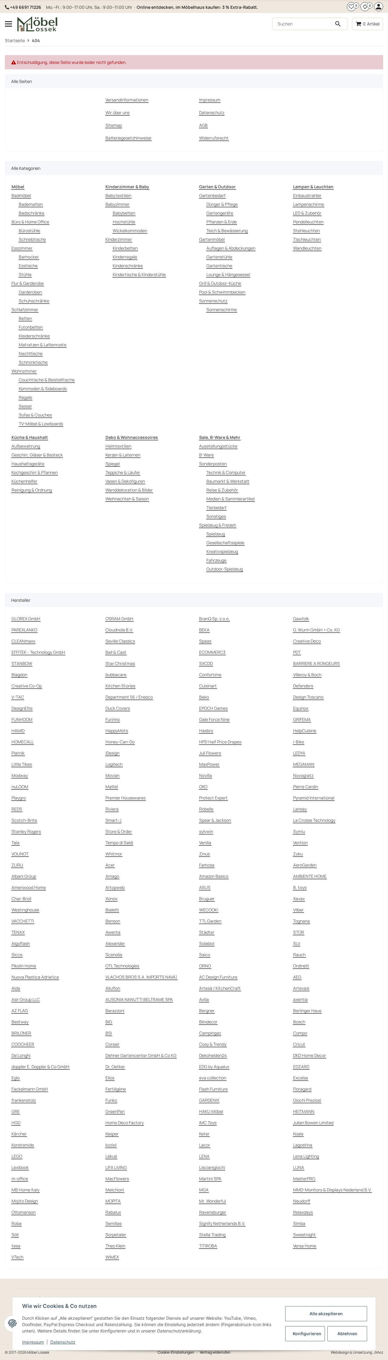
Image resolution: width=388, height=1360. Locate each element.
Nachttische (30, 353)
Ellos (109, 1078)
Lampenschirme (308, 204)
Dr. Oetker (115, 1066)
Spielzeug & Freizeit (217, 525)
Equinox (300, 708)
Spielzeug (215, 534)
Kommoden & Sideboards (43, 388)
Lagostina (302, 1145)
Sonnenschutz (213, 301)
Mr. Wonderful (212, 1201)
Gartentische (219, 265)
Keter (204, 1134)
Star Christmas (120, 663)
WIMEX (112, 1257)
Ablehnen (347, 1333)
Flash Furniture (213, 1089)
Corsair (112, 1044)
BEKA (204, 630)
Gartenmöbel (212, 239)
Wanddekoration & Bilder (129, 490)
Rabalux (113, 1212)
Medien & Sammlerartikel (230, 499)
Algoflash (21, 943)
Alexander (115, 943)
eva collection (212, 1078)
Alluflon (112, 988)
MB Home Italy (25, 1190)
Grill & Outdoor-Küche (220, 283)
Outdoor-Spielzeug (224, 569)
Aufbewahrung (26, 446)
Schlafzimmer (25, 309)
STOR (298, 932)
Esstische (28, 265)
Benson (112, 921)
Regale (25, 397)
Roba (17, 1223)
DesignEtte (22, 708)
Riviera (112, 809)
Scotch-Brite (24, 820)
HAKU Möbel (211, 1111)
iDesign (112, 753)
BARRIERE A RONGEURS (316, 663)
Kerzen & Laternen (122, 455)
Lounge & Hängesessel (228, 274)
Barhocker (29, 257)
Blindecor (208, 1022)
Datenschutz (62, 1342)
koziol (110, 1145)
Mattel (111, 786)
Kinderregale (125, 257)
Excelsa (300, 1078)
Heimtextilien (118, 446)
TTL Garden (210, 921)
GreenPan (115, 1111)
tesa (16, 1246)
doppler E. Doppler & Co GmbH (40, 1066)
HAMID (18, 730)
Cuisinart (208, 686)
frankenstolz (24, 1100)
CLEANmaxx (23, 641)
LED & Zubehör (307, 213)
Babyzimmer (117, 204)
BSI (108, 1033)
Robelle (206, 809)
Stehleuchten (306, 230)
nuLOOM (20, 786)
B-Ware (206, 455)
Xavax (299, 898)
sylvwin (206, 831)
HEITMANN (303, 1111)
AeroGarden (304, 865)
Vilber (298, 910)
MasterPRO (304, 1178)
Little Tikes (22, 764)
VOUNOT (20, 854)
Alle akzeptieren (326, 1313)
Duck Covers (117, 708)
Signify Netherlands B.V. (222, 1223)
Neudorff (301, 1201)
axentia (300, 999)
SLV (296, 943)
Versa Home (304, 1246)
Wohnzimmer (24, 371)
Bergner (207, 1010)
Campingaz (210, 1033)
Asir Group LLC (26, 999)
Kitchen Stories (120, 686)
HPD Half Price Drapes (220, 742)
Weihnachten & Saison (127, 499)
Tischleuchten (307, 239)
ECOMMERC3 (212, 652)
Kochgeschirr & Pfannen (35, 472)
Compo (300, 1033)
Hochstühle (124, 222)
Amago (112, 876)
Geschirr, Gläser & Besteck (37, 455)
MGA (204, 1190)
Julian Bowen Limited (313, 1122)
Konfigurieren (307, 1333)
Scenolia (113, 954)
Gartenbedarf (212, 195)
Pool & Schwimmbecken (222, 292)
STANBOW (22, 663)
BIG (108, 1022)
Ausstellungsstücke (218, 446)
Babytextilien (118, 195)
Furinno (112, 719)
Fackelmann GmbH (30, 1089)
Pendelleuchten (308, 222)
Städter (206, 932)
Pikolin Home (24, 966)
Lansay (300, 809)
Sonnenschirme (221, 309)
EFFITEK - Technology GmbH (38, 652)
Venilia (205, 842)
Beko (204, 697)
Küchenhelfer (24, 481)
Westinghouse (25, 910)
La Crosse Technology (314, 820)
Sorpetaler (115, 1234)
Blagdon (19, 674)
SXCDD (206, 663)
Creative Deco (307, 641)
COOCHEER (23, 1044)
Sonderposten (213, 463)
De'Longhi (21, 1055)
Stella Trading (212, 1234)
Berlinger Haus (307, 1010)
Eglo (16, 1078)
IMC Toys (207, 1122)
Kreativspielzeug (222, 551)
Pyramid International (313, 798)
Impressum (33, 1342)
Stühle (25, 274)
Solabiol (206, 943)
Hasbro (206, 730)
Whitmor (113, 854)
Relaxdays (303, 1212)
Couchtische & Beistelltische (47, 380)
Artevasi (301, 988)
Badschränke (31, 213)
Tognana (301, 921)
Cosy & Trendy (212, 1044)
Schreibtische (32, 239)
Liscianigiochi (212, 1167)
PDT (297, 652)
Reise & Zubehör (222, 490)
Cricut (299, 1044)
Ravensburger (212, 1212)
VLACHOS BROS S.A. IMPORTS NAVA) (141, 977)
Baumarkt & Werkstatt (227, 481)
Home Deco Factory (124, 1122)
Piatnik (18, 753)
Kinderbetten (125, 248)
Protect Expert (213, 798)
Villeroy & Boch (307, 674)
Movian (112, 775)
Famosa (206, 865)
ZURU (17, 865)
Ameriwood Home (29, 887)
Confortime (210, 674)
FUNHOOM (22, 719)
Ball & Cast (115, 652)
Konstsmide (23, 1145)
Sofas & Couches (35, 415)
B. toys (299, 887)
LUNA (298, 1167)
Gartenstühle (219, 257)
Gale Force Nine (214, 719)
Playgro (19, 798)
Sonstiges (216, 516)
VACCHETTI (23, 921)
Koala (298, 1134)
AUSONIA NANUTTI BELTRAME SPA (139, 999)
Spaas (205, 641)
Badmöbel (21, 195)
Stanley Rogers (26, 831)
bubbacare (115, 674)
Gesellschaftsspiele (225, 542)
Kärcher (19, 1134)
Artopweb (115, 887)
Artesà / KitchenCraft (220, 988)
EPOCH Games (213, 708)
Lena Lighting (306, 1156)
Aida (16, 988)
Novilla (205, 775)
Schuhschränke (34, 301)
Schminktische (33, 362)
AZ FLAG (20, 1010)
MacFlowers (117, 1178)
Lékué (111, 1156)
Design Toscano (308, 697)
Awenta (112, 932)
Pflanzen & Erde (221, 222)
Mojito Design (25, 1201)
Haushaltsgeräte (28, 463)
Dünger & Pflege (222, 204)
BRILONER (21, 1033)
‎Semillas (113, 1223)
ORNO (205, 966)
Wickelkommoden (130, 230)
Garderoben (30, 292)
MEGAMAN (303, 764)
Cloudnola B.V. (119, 630)
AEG (297, 977)
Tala (15, 842)
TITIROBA (208, 1246)
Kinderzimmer (118, 239)
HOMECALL (23, 742)
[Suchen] (338, 24)
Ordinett (301, 966)
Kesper (112, 1134)
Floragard (302, 1089)
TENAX (18, 932)
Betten (25, 318)
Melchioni (114, 1190)
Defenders (303, 686)
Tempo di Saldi (119, 842)
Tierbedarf (216, 507)
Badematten (31, 204)
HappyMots (116, 730)
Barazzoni (114, 1010)
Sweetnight (304, 1234)
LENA (204, 1156)
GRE (16, 1111)
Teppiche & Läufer (122, 472)
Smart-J (113, 820)
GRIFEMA (302, 719)
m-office (20, 1178)
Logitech (113, 764)
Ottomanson (23, 1212)
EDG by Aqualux (214, 1066)
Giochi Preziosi (307, 1100)
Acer (110, 865)
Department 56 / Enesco (129, 697)
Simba (299, 1223)
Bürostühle (29, 230)
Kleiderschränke (34, 336)
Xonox (111, 898)
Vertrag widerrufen (215, 1352)
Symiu (299, 831)
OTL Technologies (122, 966)
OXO (203, 786)
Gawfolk (301, 618)
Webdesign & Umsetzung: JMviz (357, 1352)
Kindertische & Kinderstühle (139, 274)
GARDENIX (209, 1100)
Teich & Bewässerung (227, 230)
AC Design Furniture (218, 977)
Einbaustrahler (307, 195)
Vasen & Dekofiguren (125, 481)
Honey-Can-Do (120, 742)
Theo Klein (115, 1246)
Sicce (17, 954)
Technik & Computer (226, 472)
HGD (16, 1122)
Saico (204, 954)
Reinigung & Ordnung (32, 490)
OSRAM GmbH (119, 618)
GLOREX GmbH (26, 618)
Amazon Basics (213, 876)
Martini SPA (210, 1178)
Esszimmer (22, 248)
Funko (111, 1100)
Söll (15, 1234)
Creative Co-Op (27, 686)
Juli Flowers (210, 753)
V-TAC (18, 697)
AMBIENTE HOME (309, 876)
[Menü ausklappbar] (8, 24)
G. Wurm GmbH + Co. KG (316, 630)
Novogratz (303, 775)
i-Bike (298, 742)
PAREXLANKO (24, 630)
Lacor (204, 1145)
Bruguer (207, 898)
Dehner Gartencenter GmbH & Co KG (140, 1055)
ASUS (204, 887)
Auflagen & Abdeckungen (230, 248)
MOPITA (113, 1201)
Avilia (204, 999)
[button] (351, 6)
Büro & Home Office (30, 222)
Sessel (25, 406)
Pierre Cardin (305, 786)
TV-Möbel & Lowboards (41, 423)
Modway (20, 775)
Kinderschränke (128, 265)
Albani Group (24, 876)
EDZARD (301, 1066)
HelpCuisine (304, 730)
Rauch (299, 954)
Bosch (299, 1022)
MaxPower (209, 764)
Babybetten (124, 213)
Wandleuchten (307, 248)
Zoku (298, 854)
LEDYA (299, 753)
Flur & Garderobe (28, 283)
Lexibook (20, 1167)
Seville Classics (120, 641)
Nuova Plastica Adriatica (35, 977)
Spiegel (112, 463)
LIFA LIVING (116, 1167)
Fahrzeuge (216, 560)
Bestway (20, 1022)
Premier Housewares (125, 798)
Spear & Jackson (215, 820)
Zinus (204, 854)
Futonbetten (31, 327)
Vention (300, 842)
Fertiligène (115, 1089)
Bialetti (112, 910)
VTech (17, 1257)
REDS (17, 809)
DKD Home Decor (309, 1055)
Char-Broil (21, 898)
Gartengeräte (219, 213)
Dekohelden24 (213, 1055)
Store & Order (118, 831)
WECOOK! (208, 910)
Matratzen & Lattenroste (42, 344)
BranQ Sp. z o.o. (214, 618)
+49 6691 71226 (25, 7)
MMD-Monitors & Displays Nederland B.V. (332, 1190)
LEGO (17, 1156)
